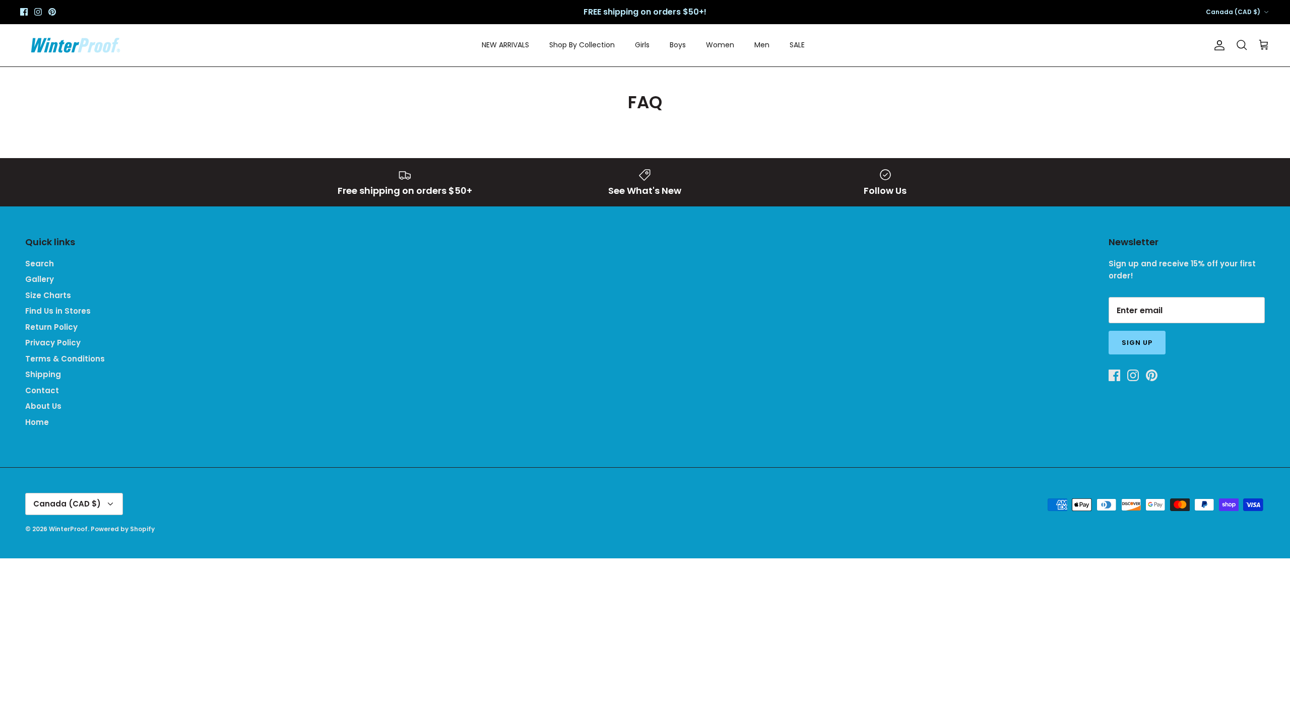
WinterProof (68, 529)
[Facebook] (24, 12)
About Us (43, 406)
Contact (42, 390)
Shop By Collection (582, 45)
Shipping (43, 374)
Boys (678, 45)
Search (39, 263)
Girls (642, 45)
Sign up (1137, 342)
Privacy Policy (53, 342)
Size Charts (48, 295)
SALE (797, 45)
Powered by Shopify (123, 529)
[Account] (1217, 45)
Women (720, 45)
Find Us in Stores (58, 311)
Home (37, 422)
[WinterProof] (75, 45)
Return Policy (51, 327)
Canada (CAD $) (1233, 12)
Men (761, 45)
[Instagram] (38, 12)
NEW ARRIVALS (505, 45)
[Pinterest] (52, 12)
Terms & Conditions (65, 358)
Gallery (39, 279)
